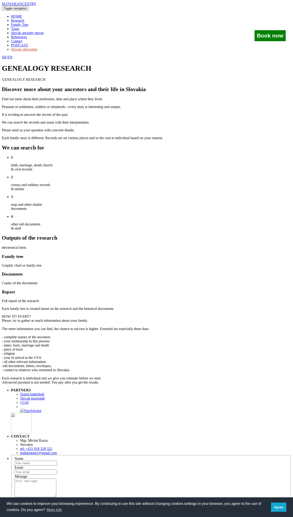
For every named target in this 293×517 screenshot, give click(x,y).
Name (19, 458)
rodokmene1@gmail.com (38, 453)
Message (21, 476)
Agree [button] (278, 507)
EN (10, 57)
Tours (15, 29)
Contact (16, 41)
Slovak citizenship (24, 49)
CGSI (24, 402)
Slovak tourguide (32, 398)
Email (19, 467)
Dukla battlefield (32, 394)
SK (4, 57)
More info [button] (54, 510)
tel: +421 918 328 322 (36, 449)
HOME (16, 16)
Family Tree (19, 25)
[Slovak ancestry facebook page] (21, 432)
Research (17, 20)
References (19, 37)
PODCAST (19, 45)
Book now (270, 35)
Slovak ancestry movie (27, 33)
